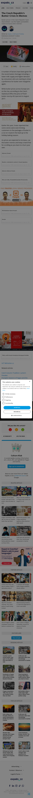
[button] (16, 415)
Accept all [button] (17, 407)
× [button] (29, 381)
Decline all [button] (17, 411)
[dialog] (16, 399)
